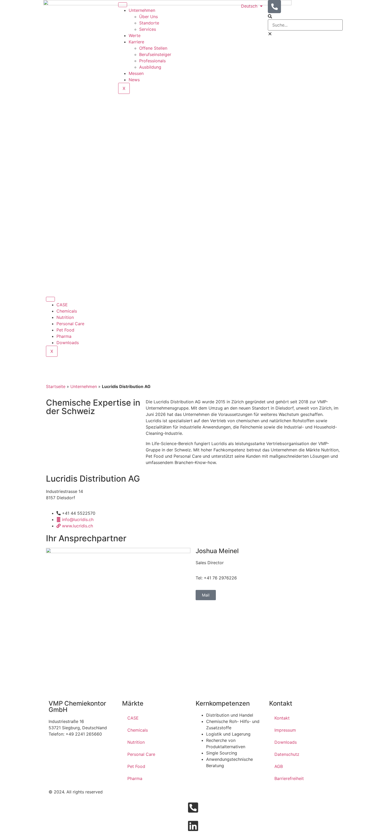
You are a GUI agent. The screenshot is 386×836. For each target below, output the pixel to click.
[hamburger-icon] (122, 4)
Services (147, 29)
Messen (136, 73)
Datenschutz (286, 754)
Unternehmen (142, 10)
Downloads (67, 342)
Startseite (55, 386)
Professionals (152, 60)
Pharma (63, 336)
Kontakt (282, 718)
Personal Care (70, 323)
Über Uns (148, 16)
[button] (305, 16)
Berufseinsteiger (155, 54)
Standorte (149, 23)
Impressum (285, 730)
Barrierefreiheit (289, 778)
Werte (134, 35)
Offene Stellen (153, 48)
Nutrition (65, 317)
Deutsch (249, 6)
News (134, 79)
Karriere (136, 41)
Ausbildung (150, 67)
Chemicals (66, 311)
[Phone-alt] (274, 6)
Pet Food (65, 330)
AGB (278, 766)
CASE (62, 304)
